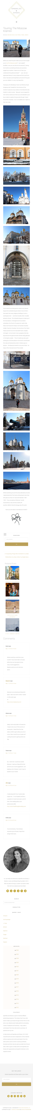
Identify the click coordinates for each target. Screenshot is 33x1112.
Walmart (5, 938)
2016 (17, 991)
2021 (17, 970)
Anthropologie (6, 919)
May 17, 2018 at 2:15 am (11, 715)
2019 (17, 979)
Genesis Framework (26, 1109)
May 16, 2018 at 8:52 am (11, 820)
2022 (17, 966)
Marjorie (8, 681)
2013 (17, 1003)
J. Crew (5, 923)
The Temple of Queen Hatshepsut (12, 616)
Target (4, 934)
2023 (17, 962)
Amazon (5, 915)
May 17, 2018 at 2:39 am (11, 683)
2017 (17, 987)
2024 (17, 958)
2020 (17, 974)
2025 (17, 954)
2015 (17, 995)
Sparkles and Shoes (16, 10)
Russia (13, 34)
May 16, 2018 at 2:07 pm (11, 785)
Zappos (5, 942)
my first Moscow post (11, 63)
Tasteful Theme (15, 1109)
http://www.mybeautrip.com (14, 702)
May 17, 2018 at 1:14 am (11, 753)
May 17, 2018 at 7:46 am (11, 648)
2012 (17, 1007)
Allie (7, 783)
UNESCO (26, 34)
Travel (22, 34)
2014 (17, 999)
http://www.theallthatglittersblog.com (16, 806)
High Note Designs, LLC (24, 1107)
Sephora (5, 930)
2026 (17, 950)
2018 (17, 983)
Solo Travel (18, 34)
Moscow (9, 34)
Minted (5, 927)
